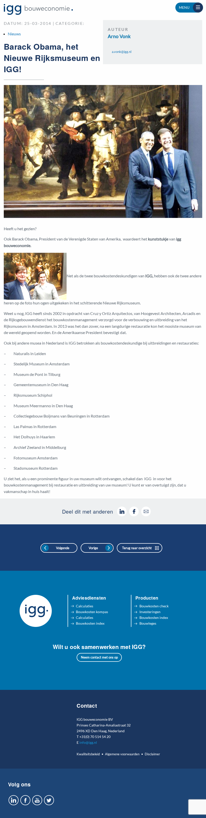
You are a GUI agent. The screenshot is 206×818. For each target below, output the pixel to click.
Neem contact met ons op (99, 657)
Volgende (62, 548)
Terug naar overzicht (137, 548)
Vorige (93, 548)
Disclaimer (152, 754)
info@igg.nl (88, 742)
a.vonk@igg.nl (121, 52)
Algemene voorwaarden (122, 754)
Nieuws (14, 33)
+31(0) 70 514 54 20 (95, 736)
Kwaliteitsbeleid (88, 754)
